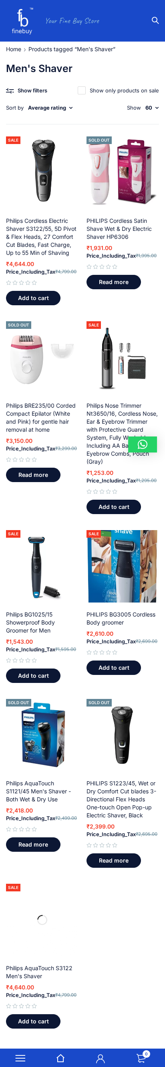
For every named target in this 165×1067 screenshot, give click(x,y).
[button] (33, 298)
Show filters (32, 90)
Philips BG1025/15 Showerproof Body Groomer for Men (30, 622)
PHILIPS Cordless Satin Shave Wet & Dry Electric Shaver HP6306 (119, 228)
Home (13, 49)
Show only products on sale (124, 90)
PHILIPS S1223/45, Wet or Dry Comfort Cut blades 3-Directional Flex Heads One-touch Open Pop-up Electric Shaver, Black (121, 799)
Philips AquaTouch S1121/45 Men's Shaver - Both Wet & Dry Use (38, 791)
